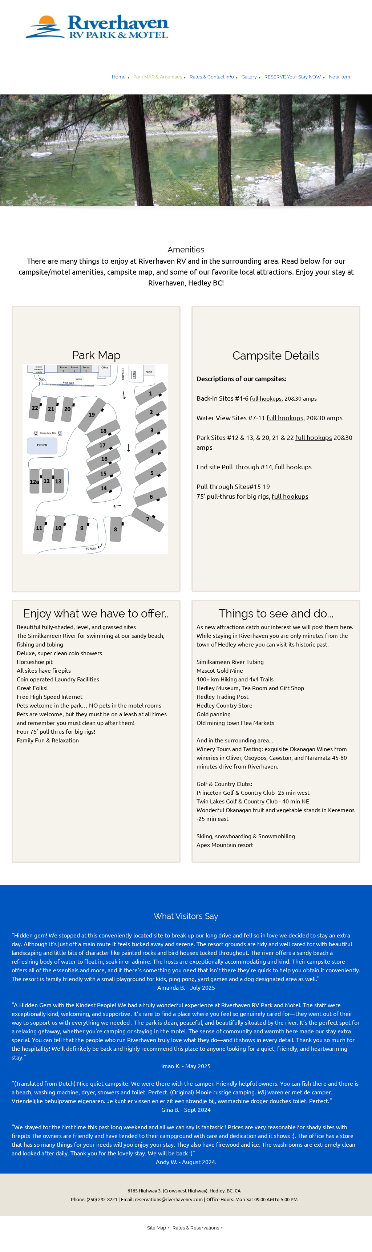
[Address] (324, 226)
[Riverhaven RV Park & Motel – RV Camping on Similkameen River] (102, 29)
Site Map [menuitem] (156, 1228)
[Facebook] (338, 226)
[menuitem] (118, 77)
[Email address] (309, 226)
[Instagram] (353, 226)
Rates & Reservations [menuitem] (196, 1228)
